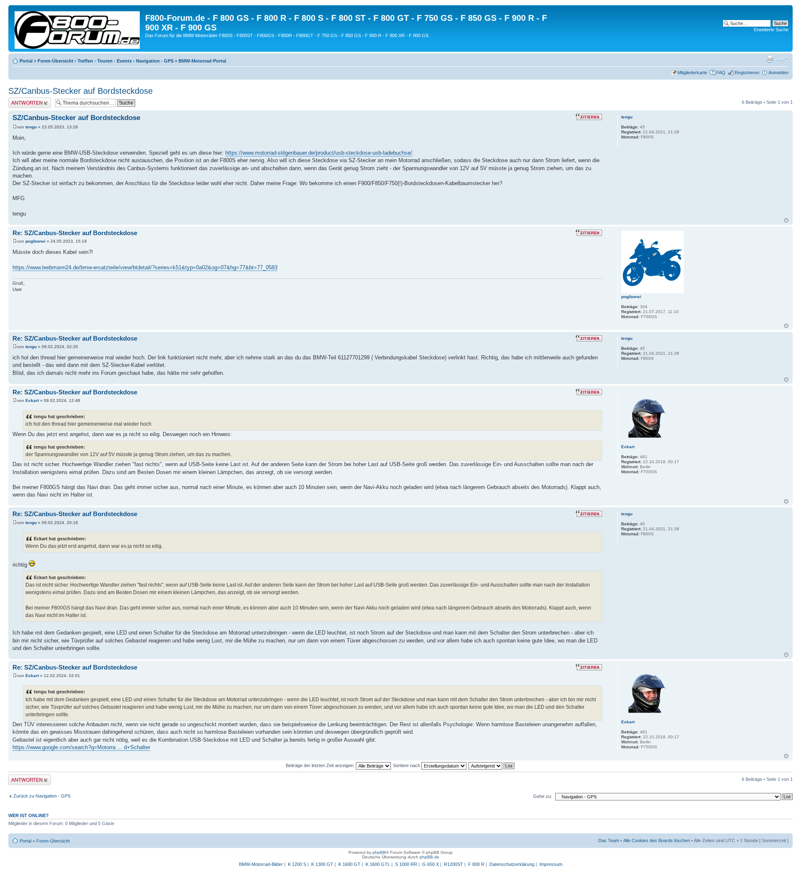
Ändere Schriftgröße (782, 59)
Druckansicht (769, 59)
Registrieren (747, 72)
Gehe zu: (542, 796)
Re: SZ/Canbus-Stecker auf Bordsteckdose (75, 232)
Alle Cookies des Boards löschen (656, 840)
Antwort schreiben (26, 100)
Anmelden (778, 72)
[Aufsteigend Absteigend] (492, 765)
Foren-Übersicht (55, 60)
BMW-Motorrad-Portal (202, 60)
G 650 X (430, 864)
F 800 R (476, 864)
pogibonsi (35, 241)
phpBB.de (429, 857)
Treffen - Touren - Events (105, 60)
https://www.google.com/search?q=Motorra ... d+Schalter (81, 747)
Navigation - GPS (155, 60)
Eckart (32, 400)
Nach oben (786, 220)
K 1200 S (297, 864)
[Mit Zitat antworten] (588, 117)
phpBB (379, 852)
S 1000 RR (406, 864)
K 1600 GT (349, 864)
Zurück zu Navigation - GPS (42, 795)
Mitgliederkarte (692, 72)
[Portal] (77, 28)
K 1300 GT (322, 864)
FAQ (720, 72)
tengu (31, 127)
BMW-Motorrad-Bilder (261, 864)
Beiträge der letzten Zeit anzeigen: (321, 765)
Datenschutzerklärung (511, 864)
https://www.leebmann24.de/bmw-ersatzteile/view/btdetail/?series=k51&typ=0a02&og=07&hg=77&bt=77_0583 (145, 267)
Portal (26, 60)
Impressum (550, 864)
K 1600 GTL (377, 864)
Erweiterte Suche (771, 29)
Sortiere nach (407, 765)
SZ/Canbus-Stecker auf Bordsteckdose (80, 90)
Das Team (608, 840)
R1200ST (453, 864)
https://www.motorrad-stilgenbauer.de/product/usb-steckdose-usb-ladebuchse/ (318, 153)
